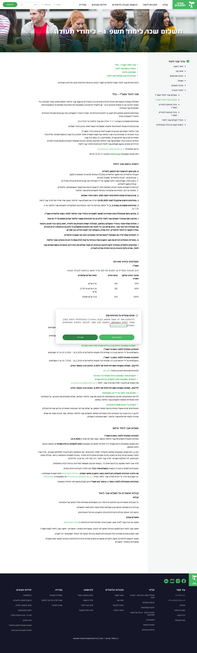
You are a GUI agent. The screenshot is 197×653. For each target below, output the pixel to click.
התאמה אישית (117, 337)
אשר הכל (80, 337)
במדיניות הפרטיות (118, 325)
